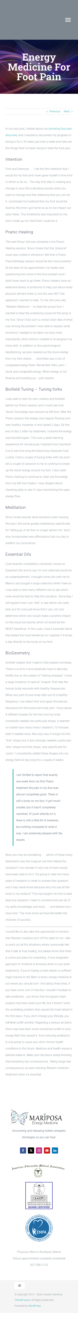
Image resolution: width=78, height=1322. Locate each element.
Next (67, 111)
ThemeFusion (22, 1300)
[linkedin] (55, 1150)
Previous (54, 111)
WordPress (34, 1305)
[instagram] (39, 1150)
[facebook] (23, 1150)
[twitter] (31, 1150)
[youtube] (47, 1150)
